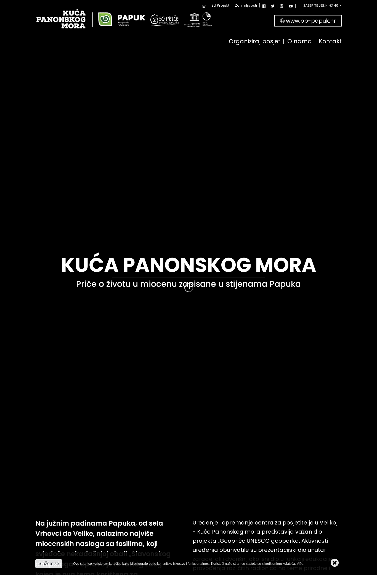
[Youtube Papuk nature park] (291, 6)
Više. (300, 564)
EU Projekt (220, 5)
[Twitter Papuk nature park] (273, 6)
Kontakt (330, 41)
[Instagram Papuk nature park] (281, 6)
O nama (299, 41)
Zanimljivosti (246, 5)
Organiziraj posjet (254, 41)
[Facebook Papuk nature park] (264, 6)
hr (321, 5)
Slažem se (48, 563)
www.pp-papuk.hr (310, 21)
